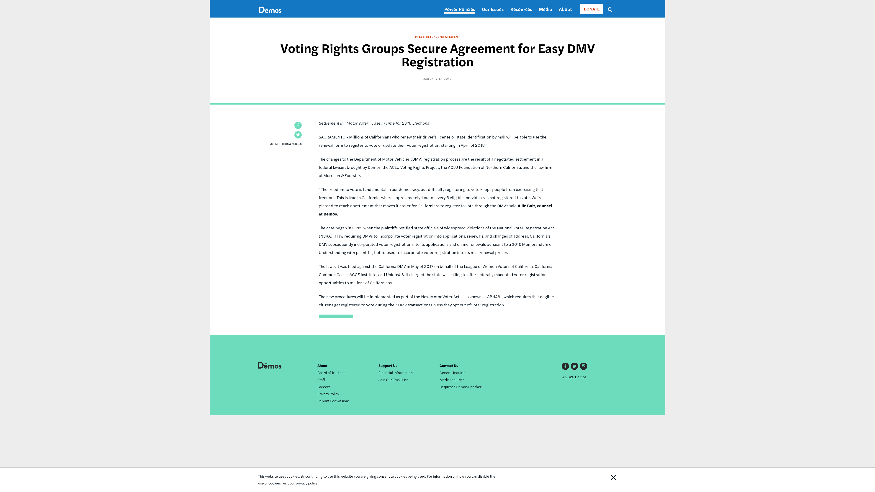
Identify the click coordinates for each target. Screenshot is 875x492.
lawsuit (332, 266)
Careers (323, 386)
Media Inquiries (452, 379)
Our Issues (493, 9)
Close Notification (604, 480)
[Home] (270, 15)
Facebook (565, 366)
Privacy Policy (328, 393)
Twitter (574, 366)
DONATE (592, 9)
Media (545, 9)
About (565, 9)
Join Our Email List (393, 379)
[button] (298, 125)
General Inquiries (453, 372)
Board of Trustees (331, 372)
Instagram (583, 366)
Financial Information (395, 372)
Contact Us (449, 365)
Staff (321, 379)
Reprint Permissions (333, 400)
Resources (521, 9)
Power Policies (459, 9)
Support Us (387, 365)
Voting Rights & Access (286, 144)
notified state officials (419, 228)
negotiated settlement (515, 159)
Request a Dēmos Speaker (460, 386)
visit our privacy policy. (300, 483)
